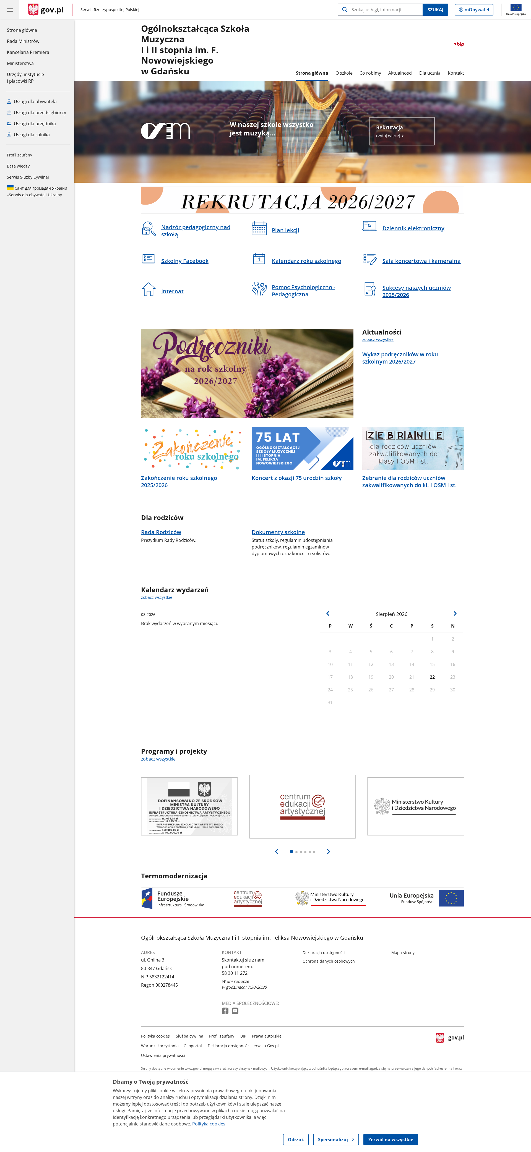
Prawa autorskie (267, 1036)
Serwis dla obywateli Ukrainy (37, 191)
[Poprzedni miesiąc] (328, 613)
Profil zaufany (19, 155)
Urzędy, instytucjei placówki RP (25, 77)
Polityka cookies (155, 1036)
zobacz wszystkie (378, 339)
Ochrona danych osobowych (329, 961)
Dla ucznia (430, 73)
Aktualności (400, 73)
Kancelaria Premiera (28, 52)
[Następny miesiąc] (455, 613)
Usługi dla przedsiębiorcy (39, 112)
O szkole (344, 73)
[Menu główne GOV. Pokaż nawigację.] (9, 9)
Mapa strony (403, 952)
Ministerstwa (20, 63)
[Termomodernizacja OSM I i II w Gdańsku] (302, 898)
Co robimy (370, 73)
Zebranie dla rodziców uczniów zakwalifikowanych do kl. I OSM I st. (409, 481)
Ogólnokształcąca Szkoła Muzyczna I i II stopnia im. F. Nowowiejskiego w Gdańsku (195, 50)
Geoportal (193, 1045)
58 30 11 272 (235, 973)
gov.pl (456, 1044)
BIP (243, 1036)
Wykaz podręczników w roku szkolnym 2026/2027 (400, 358)
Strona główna (28, 30)
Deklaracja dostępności (324, 952)
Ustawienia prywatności (163, 1055)
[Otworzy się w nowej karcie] (226, 1011)
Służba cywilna (189, 1036)
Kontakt (456, 73)
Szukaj (435, 10)
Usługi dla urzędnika (34, 124)
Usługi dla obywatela (35, 101)
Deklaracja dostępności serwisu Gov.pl (243, 1045)
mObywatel (476, 10)
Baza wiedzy (18, 166)
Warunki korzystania (160, 1045)
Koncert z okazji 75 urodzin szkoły (297, 478)
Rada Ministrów (23, 41)
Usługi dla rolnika (31, 135)
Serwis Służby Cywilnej (28, 177)
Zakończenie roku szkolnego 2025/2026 (179, 481)
